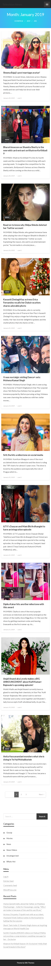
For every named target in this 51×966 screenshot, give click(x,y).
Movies (9, 838)
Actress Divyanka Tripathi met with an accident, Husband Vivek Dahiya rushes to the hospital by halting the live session (23, 917)
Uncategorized (12, 856)
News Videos (11, 850)
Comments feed (10, 885)
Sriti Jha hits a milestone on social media (23, 455)
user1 (20, 98)
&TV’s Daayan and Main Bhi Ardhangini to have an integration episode (24, 528)
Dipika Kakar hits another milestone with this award (23, 606)
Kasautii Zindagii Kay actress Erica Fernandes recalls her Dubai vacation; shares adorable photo (22, 302)
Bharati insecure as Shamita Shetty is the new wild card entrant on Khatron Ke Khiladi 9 (25, 150)
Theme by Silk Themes (25, 963)
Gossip (9, 832)
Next (41, 794)
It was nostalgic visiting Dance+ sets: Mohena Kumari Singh (22, 379)
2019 (28, 21)
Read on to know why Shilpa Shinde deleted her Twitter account (25, 226)
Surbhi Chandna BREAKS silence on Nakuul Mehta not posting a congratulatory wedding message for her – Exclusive (24, 936)
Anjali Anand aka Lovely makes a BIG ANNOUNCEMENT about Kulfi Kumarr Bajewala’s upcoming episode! (22, 681)
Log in (5, 876)
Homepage (18, 21)
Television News (12, 4)
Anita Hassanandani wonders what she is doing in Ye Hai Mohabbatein (23, 758)
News (7, 65)
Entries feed (8, 881)
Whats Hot (10, 861)
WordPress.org (9, 890)
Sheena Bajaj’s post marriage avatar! (21, 72)
